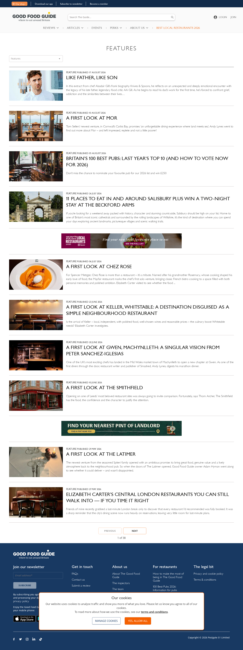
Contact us (78, 579)
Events (97, 27)
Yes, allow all (138, 621)
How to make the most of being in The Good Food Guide (168, 577)
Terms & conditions (205, 579)
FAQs (75, 573)
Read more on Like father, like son (121, 88)
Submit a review (81, 585)
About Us (137, 27)
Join (233, 17)
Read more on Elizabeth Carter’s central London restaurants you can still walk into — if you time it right (121, 504)
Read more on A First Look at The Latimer (121, 464)
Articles (73, 27)
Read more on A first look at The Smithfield (121, 398)
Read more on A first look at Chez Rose (121, 277)
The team (118, 589)
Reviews (49, 27)
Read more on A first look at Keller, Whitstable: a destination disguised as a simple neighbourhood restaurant (121, 317)
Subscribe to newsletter (71, 3)
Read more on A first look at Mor (121, 128)
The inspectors (121, 583)
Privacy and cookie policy (208, 573)
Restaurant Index (23, 645)
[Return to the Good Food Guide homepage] (34, 16)
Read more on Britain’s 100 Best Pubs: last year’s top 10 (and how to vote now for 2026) (121, 169)
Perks (114, 27)
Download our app (44, 3)
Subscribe (25, 585)
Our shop (20, 4)
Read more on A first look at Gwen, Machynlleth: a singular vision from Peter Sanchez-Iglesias (121, 358)
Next (135, 530)
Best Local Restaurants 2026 (178, 27)
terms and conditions (154, 612)
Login (223, 17)
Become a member (99, 3)
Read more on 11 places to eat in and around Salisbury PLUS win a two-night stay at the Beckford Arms (121, 209)
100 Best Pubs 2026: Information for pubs (165, 588)
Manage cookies (106, 621)
